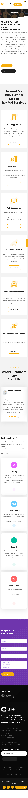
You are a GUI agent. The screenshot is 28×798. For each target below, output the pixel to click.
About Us (9, 728)
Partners (3, 742)
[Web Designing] (14, 664)
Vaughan (22, 772)
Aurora (5, 767)
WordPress (4, 735)
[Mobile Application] (14, 662)
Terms (11, 785)
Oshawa (11, 772)
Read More (13, 142)
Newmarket (5, 772)
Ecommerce (14, 733)
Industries (18, 740)
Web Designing (5, 733)
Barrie (9, 767)
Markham (21, 769)
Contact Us (17, 744)
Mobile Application (6, 730)
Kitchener (11, 769)
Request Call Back (8, 71)
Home (10, 14)
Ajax (20, 774)
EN (24, 1)
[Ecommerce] (14, 668)
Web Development (17, 730)
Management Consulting (7, 740)
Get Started (6, 66)
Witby (16, 774)
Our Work (15, 728)
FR (25, 1)
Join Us (16, 785)
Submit (6, 674)
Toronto (16, 772)
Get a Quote (4, 744)
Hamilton (5, 769)
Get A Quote (20, 787)
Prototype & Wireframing (7, 737)
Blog (11, 744)
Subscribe (8, 759)
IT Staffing (11, 735)
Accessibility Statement (13, 742)
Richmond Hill (10, 774)
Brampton (14, 767)
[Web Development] (14, 666)
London (16, 769)
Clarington (20, 767)
